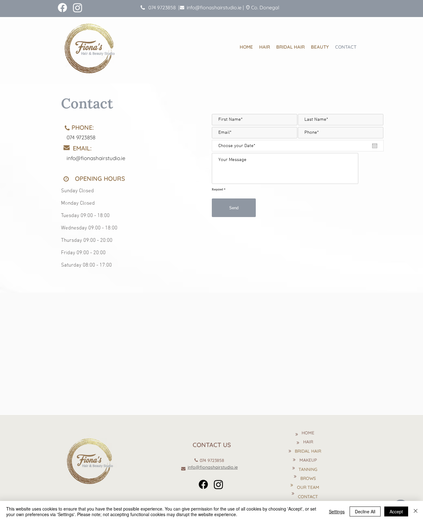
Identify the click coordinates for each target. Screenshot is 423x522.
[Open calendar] (374, 145)
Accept (396, 511)
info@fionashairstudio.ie (214, 7)
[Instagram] (78, 8)
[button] (320, 46)
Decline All (365, 511)
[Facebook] (62, 8)
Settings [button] (337, 511)
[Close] (415, 511)
